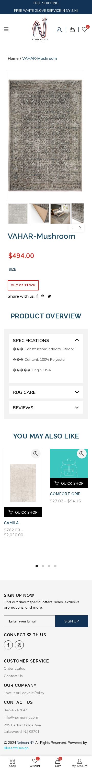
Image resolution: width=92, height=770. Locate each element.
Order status (14, 668)
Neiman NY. (26, 742)
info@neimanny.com (21, 717)
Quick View (36, 454)
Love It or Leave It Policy (24, 692)
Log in (60, 30)
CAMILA (11, 523)
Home (13, 58)
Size (12, 269)
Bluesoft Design (16, 748)
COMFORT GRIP (65, 494)
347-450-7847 (15, 710)
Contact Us (13, 676)
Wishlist (87, 26)
